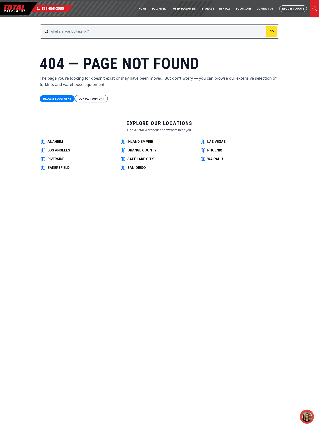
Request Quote (293, 8)
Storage (208, 8)
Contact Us (265, 8)
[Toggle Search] (314, 8)
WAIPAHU (215, 159)
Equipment (160, 8)
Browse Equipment (57, 98)
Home (142, 8)
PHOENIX (214, 150)
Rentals (225, 8)
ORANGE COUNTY (141, 150)
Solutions (244, 8)
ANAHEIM (55, 142)
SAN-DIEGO (136, 168)
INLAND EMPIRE (140, 142)
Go (272, 31)
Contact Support (91, 98)
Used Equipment (185, 8)
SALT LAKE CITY (140, 159)
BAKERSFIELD (59, 168)
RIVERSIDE (56, 159)
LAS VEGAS (216, 142)
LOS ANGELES (59, 150)
